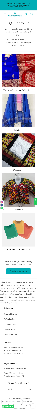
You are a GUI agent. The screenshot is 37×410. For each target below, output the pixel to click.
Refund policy (9, 319)
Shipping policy (26, 405)
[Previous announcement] (4, 5)
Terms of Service (10, 314)
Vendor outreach (10, 334)
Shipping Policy (10, 324)
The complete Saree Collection (17, 90)
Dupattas (17, 170)
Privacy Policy (9, 329)
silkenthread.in (17, 398)
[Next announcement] (33, 5)
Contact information (19, 408)
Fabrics (17, 130)
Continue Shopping (18, 271)
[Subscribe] (30, 389)
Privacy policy (27, 401)
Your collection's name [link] (17, 249)
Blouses (17, 210)
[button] (4, 14)
